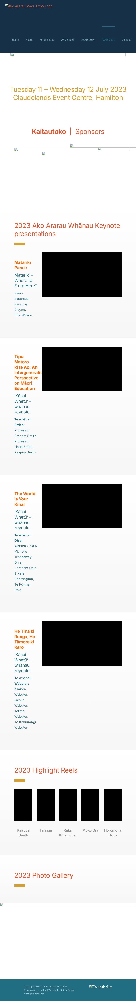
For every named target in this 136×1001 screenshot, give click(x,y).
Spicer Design (67, 990)
